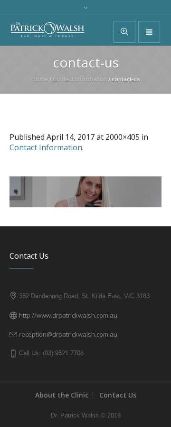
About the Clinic (61, 394)
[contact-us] (86, 191)
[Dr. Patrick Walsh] (48, 30)
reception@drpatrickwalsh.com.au (68, 334)
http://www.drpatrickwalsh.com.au (68, 315)
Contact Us (117, 394)
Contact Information (80, 79)
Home (39, 79)
